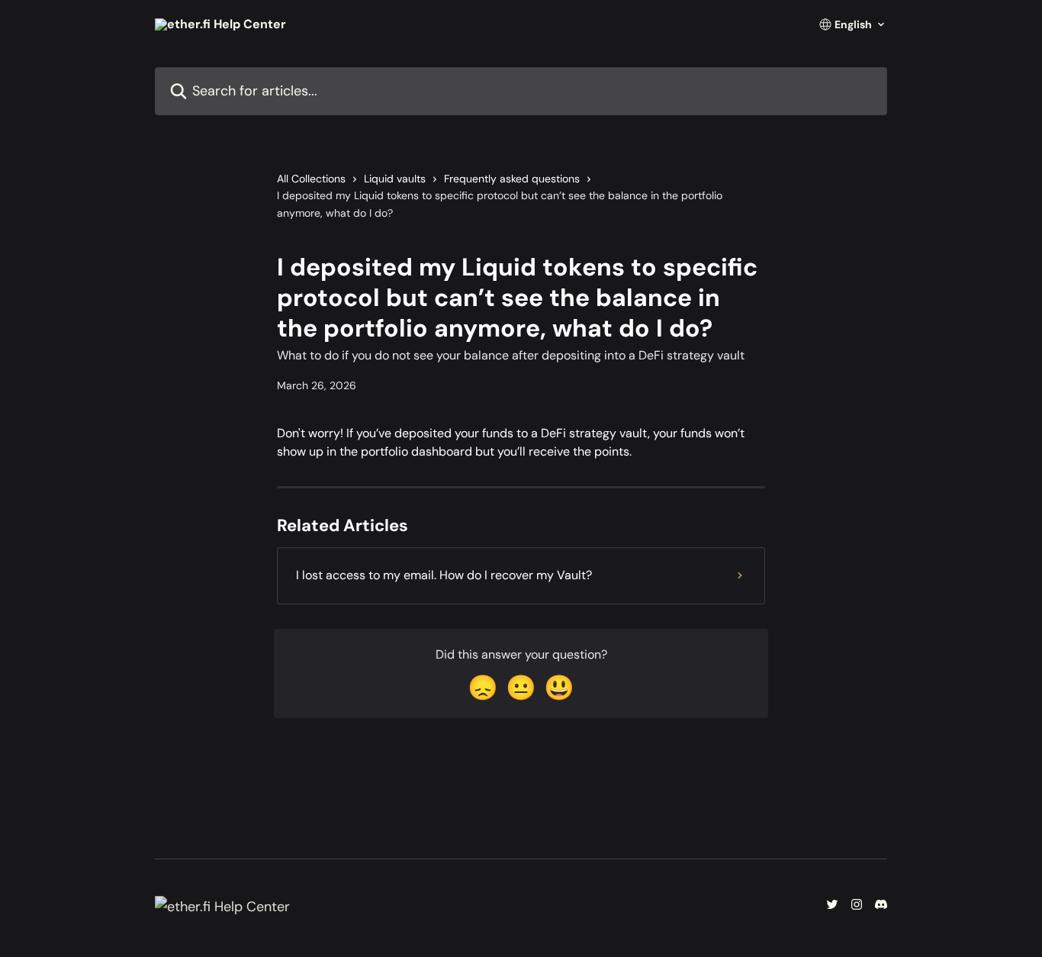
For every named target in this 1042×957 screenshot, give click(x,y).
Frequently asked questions (512, 178)
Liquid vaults (395, 178)
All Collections (311, 178)
